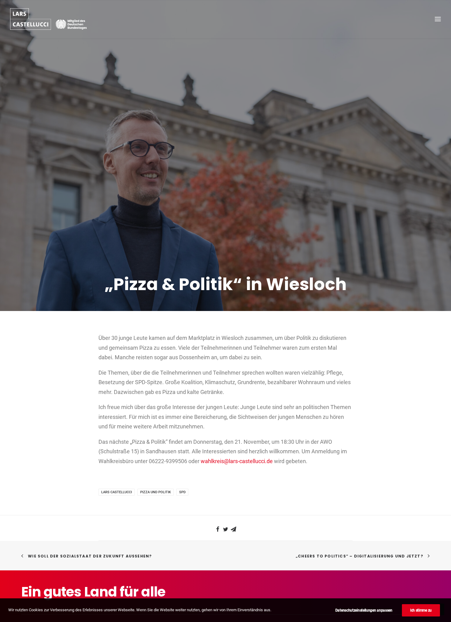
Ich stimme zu (421, 610)
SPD (182, 492)
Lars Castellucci (116, 492)
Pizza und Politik (155, 492)
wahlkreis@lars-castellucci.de (237, 461)
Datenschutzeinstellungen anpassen (363, 610)
